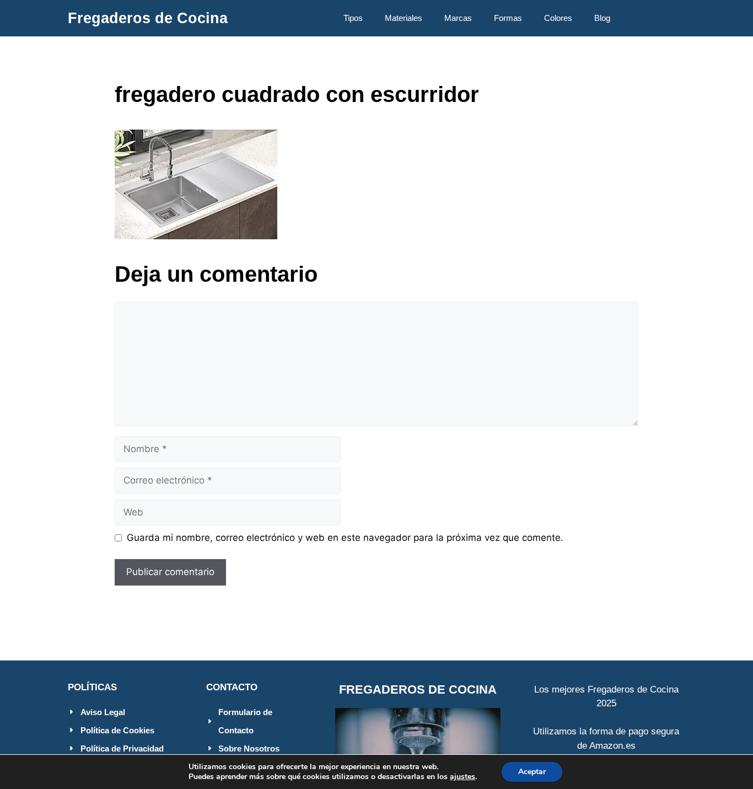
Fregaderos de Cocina (148, 18)
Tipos (353, 18)
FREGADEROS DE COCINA (418, 689)
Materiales (403, 18)
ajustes (462, 777)
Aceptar (532, 771)
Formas (508, 18)
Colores (558, 18)
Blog (602, 18)
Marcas (458, 18)
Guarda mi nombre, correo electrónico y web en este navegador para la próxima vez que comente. (345, 537)
